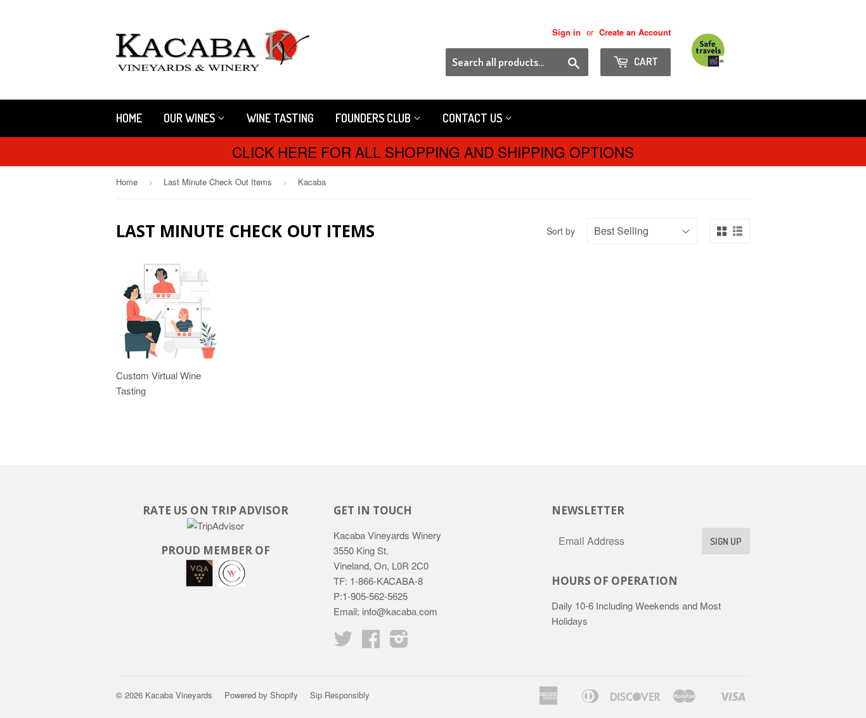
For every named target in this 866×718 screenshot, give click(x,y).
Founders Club (374, 118)
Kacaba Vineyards (178, 695)
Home (129, 118)
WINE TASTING (280, 118)
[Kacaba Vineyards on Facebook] (370, 642)
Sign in (566, 32)
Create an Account (635, 32)
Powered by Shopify (261, 695)
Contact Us (474, 118)
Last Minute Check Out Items (218, 182)
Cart (645, 61)
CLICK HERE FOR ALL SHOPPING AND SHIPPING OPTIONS (433, 151)
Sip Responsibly (340, 695)
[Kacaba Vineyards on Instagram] (399, 642)
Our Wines (190, 118)
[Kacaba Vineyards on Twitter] (342, 642)
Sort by (560, 231)
